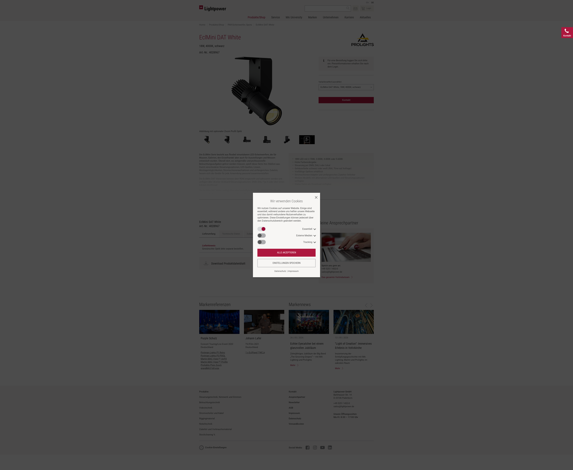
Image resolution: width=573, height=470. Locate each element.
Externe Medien (304, 235)
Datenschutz (280, 271)
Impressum (293, 271)
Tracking (307, 242)
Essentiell (307, 229)
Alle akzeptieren (286, 252)
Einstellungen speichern (287, 263)
